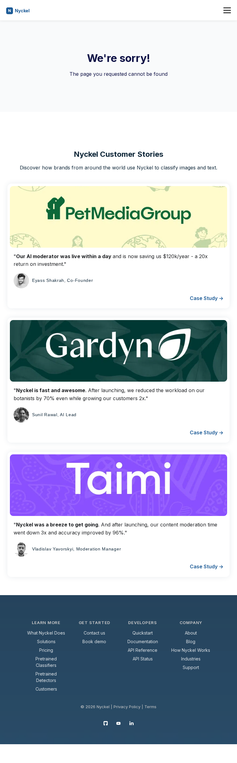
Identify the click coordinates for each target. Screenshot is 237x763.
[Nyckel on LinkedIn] (131, 723)
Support (191, 667)
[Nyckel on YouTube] (118, 723)
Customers (46, 689)
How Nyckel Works (190, 650)
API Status (143, 658)
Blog (190, 641)
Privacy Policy (127, 706)
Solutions (46, 641)
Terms (150, 706)
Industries (191, 658)
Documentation (142, 641)
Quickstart (142, 632)
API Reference (142, 650)
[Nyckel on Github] (105, 723)
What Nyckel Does (46, 632)
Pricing (46, 650)
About (191, 632)
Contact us (94, 632)
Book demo (94, 641)
